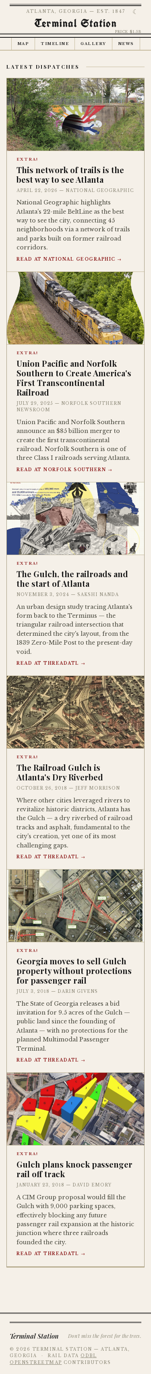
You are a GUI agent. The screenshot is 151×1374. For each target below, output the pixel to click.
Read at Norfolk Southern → (64, 469)
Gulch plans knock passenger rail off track (74, 1169)
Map (23, 43)
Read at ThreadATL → (51, 663)
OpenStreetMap (36, 1362)
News (126, 43)
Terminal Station (75, 23)
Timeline (55, 43)
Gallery (93, 43)
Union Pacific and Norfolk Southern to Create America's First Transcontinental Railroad (74, 378)
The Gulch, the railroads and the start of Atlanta (72, 578)
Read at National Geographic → (69, 259)
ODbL (89, 1355)
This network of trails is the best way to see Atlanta (70, 174)
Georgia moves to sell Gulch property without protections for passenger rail (74, 970)
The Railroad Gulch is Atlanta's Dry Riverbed (60, 772)
